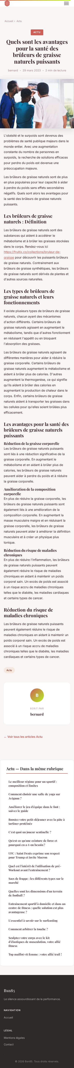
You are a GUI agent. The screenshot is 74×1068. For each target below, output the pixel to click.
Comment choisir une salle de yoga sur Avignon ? (34, 796)
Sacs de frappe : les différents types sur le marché (36, 880)
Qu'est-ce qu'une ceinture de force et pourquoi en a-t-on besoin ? (33, 843)
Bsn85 (9, 990)
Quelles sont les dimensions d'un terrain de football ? (35, 893)
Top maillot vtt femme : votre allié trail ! (35, 954)
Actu (19, 21)
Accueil (9, 21)
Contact (9, 1044)
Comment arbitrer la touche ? (28, 929)
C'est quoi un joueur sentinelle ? (30, 832)
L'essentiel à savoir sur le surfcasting (33, 920)
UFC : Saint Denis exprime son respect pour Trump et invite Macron (34, 855)
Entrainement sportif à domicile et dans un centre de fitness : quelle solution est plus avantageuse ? (37, 908)
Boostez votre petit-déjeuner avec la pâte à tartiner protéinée (37, 821)
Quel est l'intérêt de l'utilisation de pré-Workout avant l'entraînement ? (35, 868)
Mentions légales (14, 1037)
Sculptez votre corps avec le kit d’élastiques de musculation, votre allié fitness (35, 942)
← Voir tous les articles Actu (23, 737)
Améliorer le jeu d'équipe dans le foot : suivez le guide (34, 809)
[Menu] (66, 3)
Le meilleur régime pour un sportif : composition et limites (33, 783)
